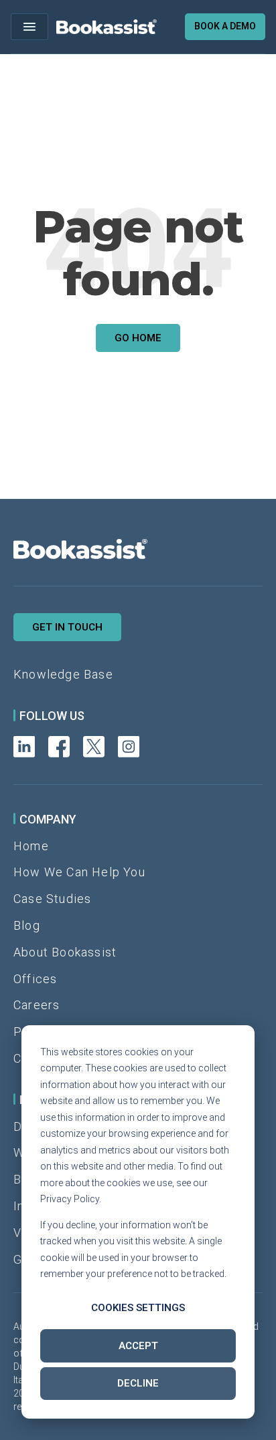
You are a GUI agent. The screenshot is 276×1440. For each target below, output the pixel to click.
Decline (138, 1383)
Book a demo (225, 26)
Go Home (138, 338)
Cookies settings (138, 1308)
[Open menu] (29, 26)
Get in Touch (67, 627)
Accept (138, 1346)
